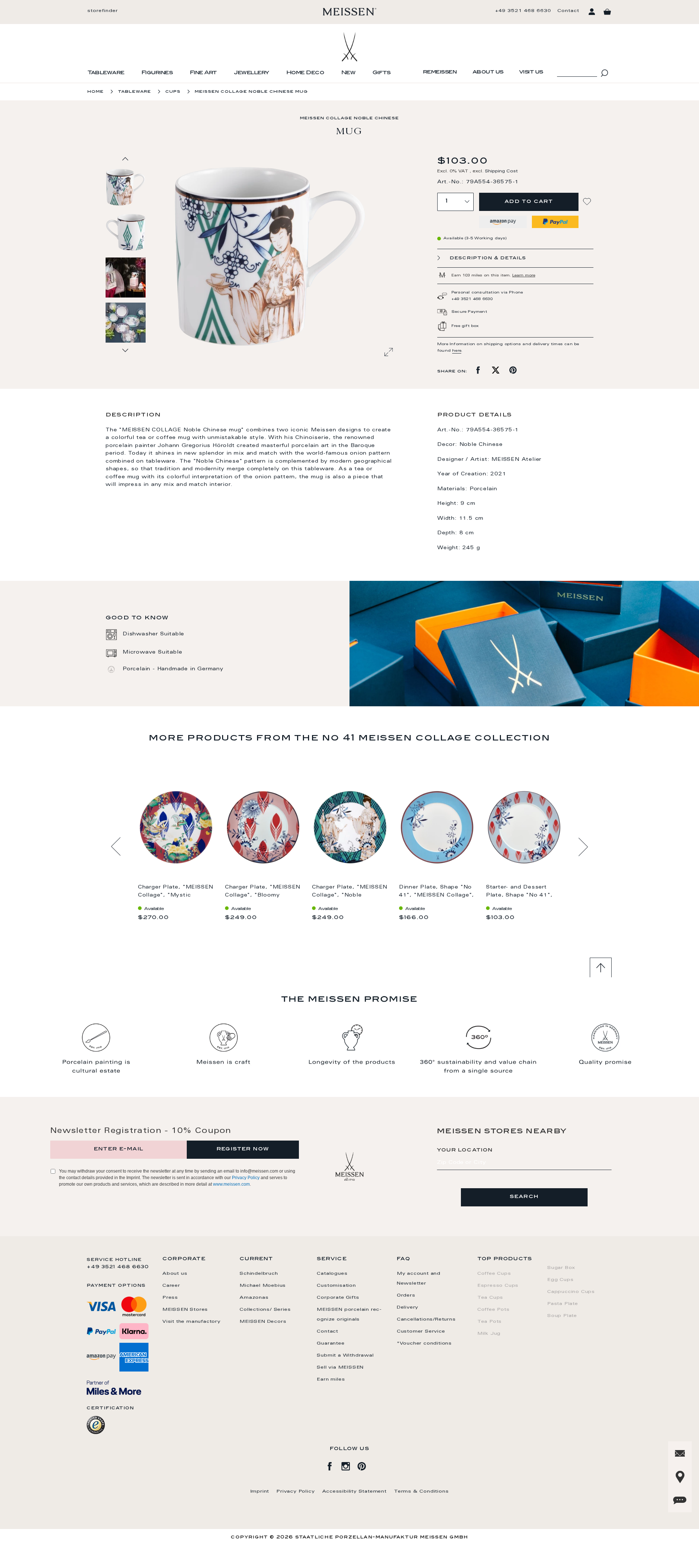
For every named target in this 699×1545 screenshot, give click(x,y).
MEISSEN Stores (185, 1310)
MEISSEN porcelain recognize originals (349, 1315)
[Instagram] (349, 1465)
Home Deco (305, 73)
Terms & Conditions (421, 1491)
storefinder (102, 11)
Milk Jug (489, 1334)
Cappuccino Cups (571, 1292)
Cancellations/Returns (426, 1319)
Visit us (531, 72)
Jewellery (251, 73)
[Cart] (607, 12)
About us (488, 72)
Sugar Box (561, 1268)
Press (170, 1298)
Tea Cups (490, 1298)
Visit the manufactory (191, 1322)
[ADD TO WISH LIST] (587, 201)
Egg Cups (560, 1280)
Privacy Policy (246, 1177)
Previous (116, 846)
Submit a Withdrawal (345, 1355)
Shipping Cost (501, 171)
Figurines (157, 73)
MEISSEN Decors (263, 1322)
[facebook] (333, 1465)
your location (465, 1150)
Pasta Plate (562, 1304)
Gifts (381, 73)
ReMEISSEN (440, 72)
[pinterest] (366, 1465)
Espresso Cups (497, 1285)
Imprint (259, 1491)
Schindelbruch (259, 1273)
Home (95, 92)
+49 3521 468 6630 (523, 11)
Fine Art (203, 73)
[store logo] (349, 11)
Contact (568, 11)
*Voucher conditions (424, 1343)
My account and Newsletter (419, 1278)
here (456, 351)
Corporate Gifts (338, 1298)
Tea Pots (489, 1322)
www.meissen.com (231, 1184)
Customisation (336, 1285)
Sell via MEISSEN (340, 1367)
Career (171, 1285)
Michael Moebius (263, 1285)
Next (583, 846)
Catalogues (332, 1273)
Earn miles (331, 1379)
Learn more (523, 276)
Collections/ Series (265, 1310)
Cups (173, 92)
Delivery (407, 1307)
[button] (126, 232)
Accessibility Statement (354, 1491)
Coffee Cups (494, 1273)
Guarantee (330, 1343)
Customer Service (421, 1331)
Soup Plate (562, 1316)
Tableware (106, 73)
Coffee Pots (493, 1310)
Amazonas (254, 1298)
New (348, 73)
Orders (406, 1295)
